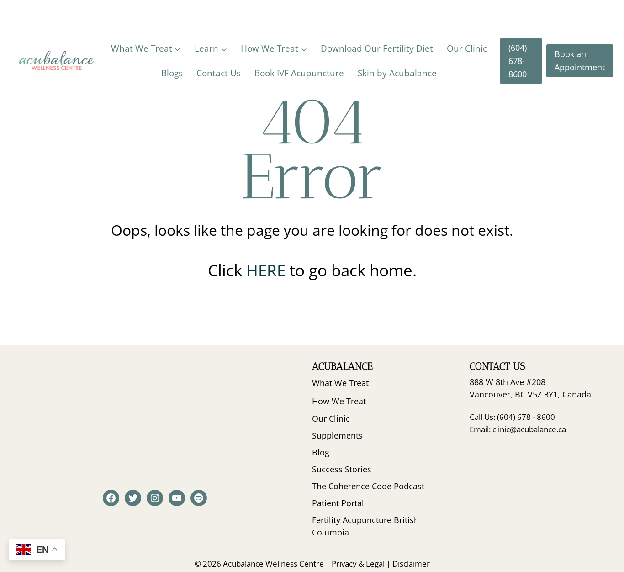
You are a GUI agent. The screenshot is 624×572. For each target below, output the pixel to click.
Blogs (172, 73)
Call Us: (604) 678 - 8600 (512, 417)
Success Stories (341, 469)
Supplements (337, 435)
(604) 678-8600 (517, 60)
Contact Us (218, 73)
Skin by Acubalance (397, 73)
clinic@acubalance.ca (529, 429)
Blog (320, 452)
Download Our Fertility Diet (377, 48)
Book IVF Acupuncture (299, 73)
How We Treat (339, 401)
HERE (268, 270)
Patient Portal (338, 503)
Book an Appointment (580, 60)
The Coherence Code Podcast (368, 486)
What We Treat (340, 382)
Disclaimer (411, 563)
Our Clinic (467, 48)
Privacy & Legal (358, 563)
